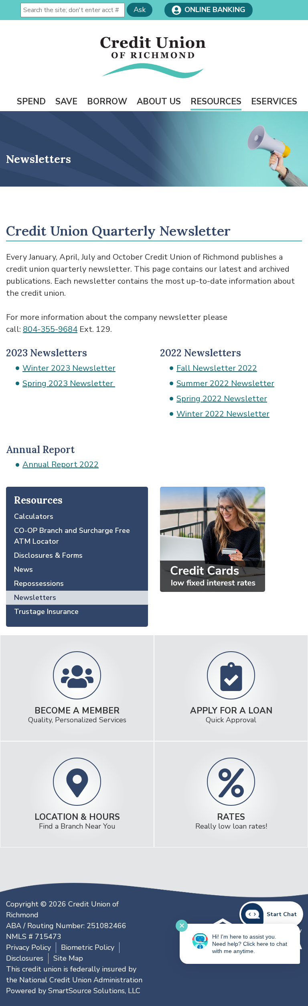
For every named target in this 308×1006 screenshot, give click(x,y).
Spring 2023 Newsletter (68, 383)
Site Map (68, 958)
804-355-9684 (50, 329)
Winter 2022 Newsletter (223, 413)
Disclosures (24, 958)
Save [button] (66, 101)
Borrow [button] (107, 101)
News (23, 569)
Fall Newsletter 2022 (216, 368)
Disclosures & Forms (48, 555)
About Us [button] (159, 101)
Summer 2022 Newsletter (225, 383)
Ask (140, 9)
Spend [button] (31, 101)
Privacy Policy (28, 947)
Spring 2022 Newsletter (221, 398)
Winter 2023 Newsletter (69, 368)
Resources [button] (215, 101)
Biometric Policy (87, 947)
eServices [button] (274, 101)
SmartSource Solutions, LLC (94, 991)
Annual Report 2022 (60, 464)
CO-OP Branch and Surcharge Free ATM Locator (72, 536)
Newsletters (35, 597)
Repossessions (39, 583)
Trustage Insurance (46, 611)
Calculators (33, 516)
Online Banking (214, 9)
